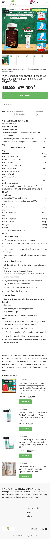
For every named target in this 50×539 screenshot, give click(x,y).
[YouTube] (46, 529)
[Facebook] (40, 529)
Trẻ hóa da (8, 69)
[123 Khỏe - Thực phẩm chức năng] (13, 2)
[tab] (7, 113)
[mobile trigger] (4, 2)
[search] (34, 2)
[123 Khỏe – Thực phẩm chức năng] (8, 529)
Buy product (25, 95)
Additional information (19, 113)
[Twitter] (42, 529)
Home (3, 69)
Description (7, 111)
